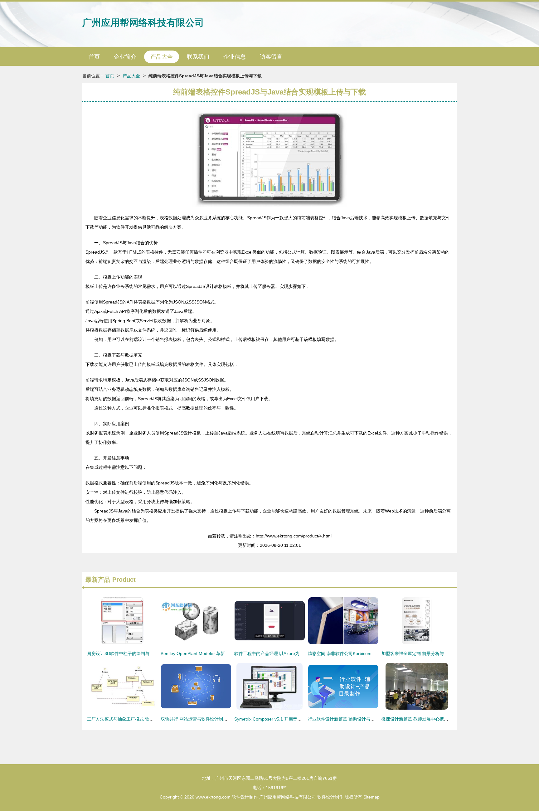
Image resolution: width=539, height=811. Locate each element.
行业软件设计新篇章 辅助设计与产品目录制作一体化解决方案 (367, 718)
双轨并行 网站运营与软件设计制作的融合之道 (205, 718)
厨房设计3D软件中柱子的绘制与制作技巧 (127, 653)
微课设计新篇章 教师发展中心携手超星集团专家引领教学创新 (441, 718)
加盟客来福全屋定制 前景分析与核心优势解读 (425, 653)
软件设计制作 (245, 796)
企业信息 (234, 57)
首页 (94, 57)
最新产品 (97, 579)
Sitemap (371, 796)
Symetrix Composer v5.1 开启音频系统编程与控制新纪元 (289, 718)
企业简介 (125, 57)
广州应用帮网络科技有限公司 (143, 22)
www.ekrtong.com (213, 796)
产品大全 (161, 57)
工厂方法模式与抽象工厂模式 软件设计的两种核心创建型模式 (146, 718)
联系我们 (198, 57)
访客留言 (271, 57)
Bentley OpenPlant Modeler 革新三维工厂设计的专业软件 (217, 653)
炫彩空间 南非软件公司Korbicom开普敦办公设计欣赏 (359, 653)
